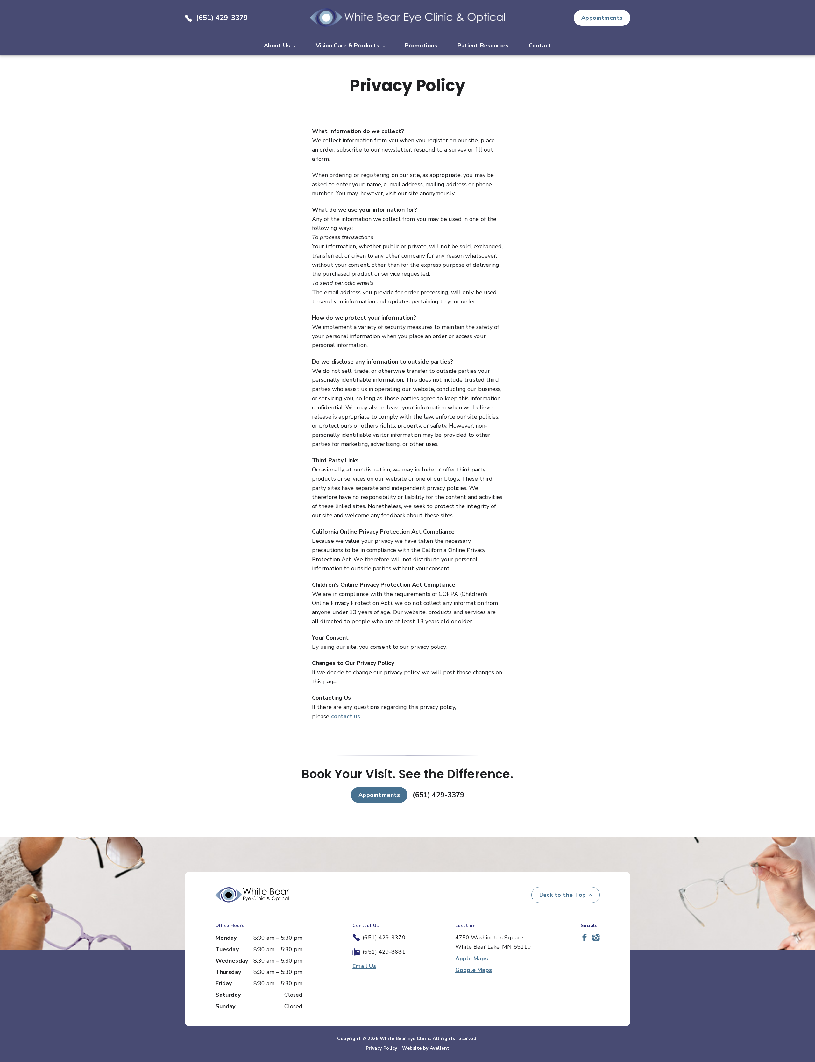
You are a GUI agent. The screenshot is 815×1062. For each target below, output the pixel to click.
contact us (345, 716)
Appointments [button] (602, 18)
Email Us (364, 966)
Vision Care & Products (348, 45)
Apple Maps (471, 958)
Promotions (421, 45)
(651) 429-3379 (222, 18)
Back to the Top (562, 895)
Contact (540, 45)
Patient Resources (483, 45)
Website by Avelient (425, 1048)
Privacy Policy (381, 1048)
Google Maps (473, 970)
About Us (278, 45)
